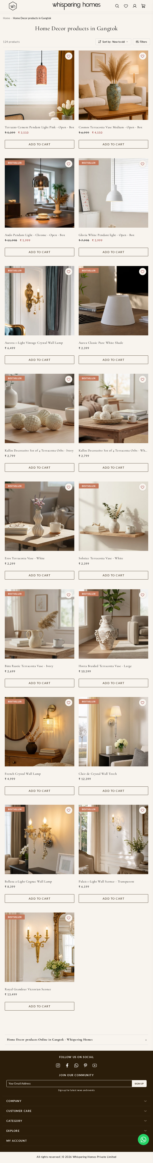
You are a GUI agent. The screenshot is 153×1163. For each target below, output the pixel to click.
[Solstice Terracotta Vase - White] (113, 516)
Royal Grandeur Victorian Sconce (28, 989)
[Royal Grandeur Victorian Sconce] (39, 947)
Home (6, 18)
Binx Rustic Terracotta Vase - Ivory (29, 666)
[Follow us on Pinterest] (85, 1065)
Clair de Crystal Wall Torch (98, 774)
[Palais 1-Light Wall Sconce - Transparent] (113, 839)
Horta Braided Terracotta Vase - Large (105, 666)
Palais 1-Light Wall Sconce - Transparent (106, 881)
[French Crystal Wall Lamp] (39, 731)
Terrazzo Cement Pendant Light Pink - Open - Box (39, 127)
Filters (143, 41)
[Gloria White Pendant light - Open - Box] (113, 193)
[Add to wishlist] (68, 56)
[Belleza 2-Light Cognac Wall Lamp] (39, 839)
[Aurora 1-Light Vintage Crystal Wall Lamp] (39, 300)
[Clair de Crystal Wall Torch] (113, 731)
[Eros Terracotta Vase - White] (39, 516)
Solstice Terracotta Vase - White (101, 558)
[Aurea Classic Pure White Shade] (113, 300)
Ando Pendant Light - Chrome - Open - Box (35, 235)
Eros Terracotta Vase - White (25, 558)
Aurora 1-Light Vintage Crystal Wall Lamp (34, 343)
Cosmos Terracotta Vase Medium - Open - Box (110, 127)
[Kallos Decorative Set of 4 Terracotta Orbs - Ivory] (39, 408)
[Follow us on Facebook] (67, 1065)
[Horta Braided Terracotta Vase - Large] (113, 624)
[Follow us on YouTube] (94, 1065)
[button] (143, 1139)
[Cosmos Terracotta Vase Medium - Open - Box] (113, 85)
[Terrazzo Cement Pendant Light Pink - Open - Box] (39, 85)
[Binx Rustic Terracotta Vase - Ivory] (39, 624)
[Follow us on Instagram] (58, 1065)
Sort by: (113, 41)
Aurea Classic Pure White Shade (101, 343)
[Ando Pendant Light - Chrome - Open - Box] (39, 193)
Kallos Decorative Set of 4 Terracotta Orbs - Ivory (39, 450)
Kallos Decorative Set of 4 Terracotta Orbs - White (113, 450)
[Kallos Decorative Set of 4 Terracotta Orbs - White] (113, 408)
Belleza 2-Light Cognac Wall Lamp (28, 881)
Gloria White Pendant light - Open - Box (106, 235)
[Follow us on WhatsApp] (76, 1065)
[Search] (117, 6)
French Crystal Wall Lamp (23, 774)
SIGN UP (139, 1083)
